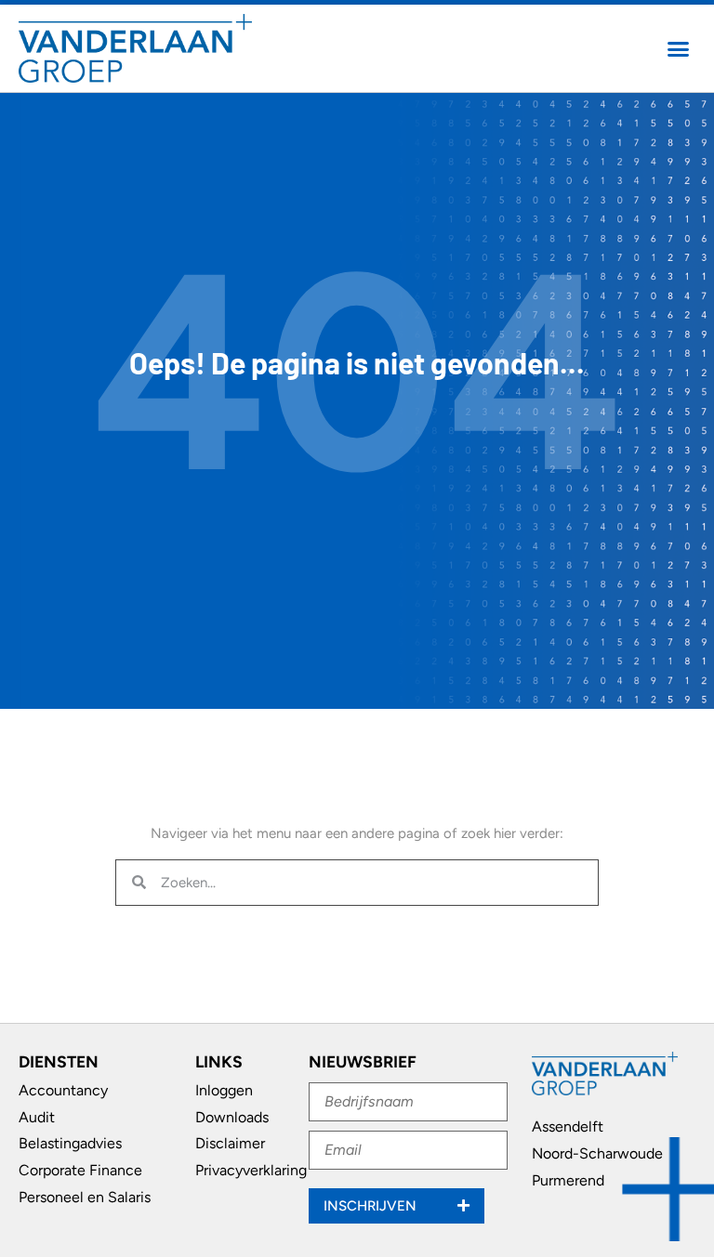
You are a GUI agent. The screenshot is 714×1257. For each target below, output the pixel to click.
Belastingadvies (70, 1143)
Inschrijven (372, 1206)
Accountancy (63, 1090)
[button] (678, 48)
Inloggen (224, 1090)
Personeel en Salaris (85, 1197)
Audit (37, 1117)
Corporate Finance (80, 1170)
